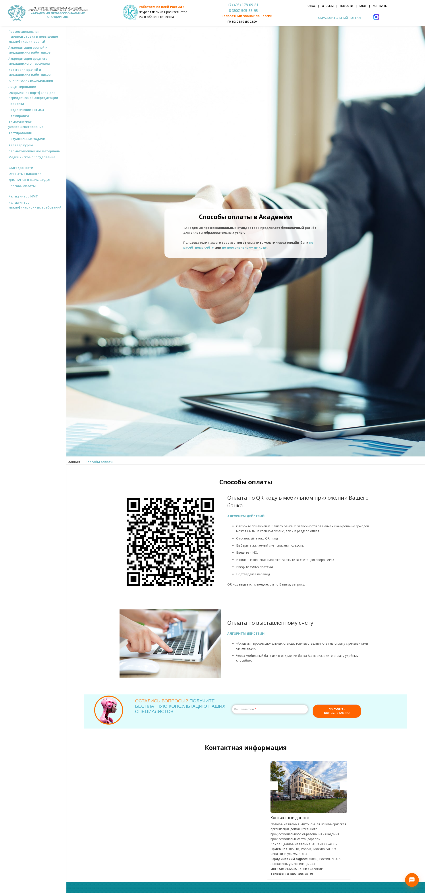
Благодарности (20, 168)
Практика (16, 104)
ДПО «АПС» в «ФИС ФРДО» (29, 180)
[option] (308, 786)
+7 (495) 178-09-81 (242, 4)
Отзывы (328, 6)
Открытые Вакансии (24, 174)
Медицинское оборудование (31, 157)
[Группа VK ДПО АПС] (29, 222)
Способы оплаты (22, 186)
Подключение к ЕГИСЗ (26, 110)
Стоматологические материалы (34, 151)
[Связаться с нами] (412, 880)
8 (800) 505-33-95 (242, 10)
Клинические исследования (30, 80)
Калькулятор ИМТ (23, 196)
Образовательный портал (339, 18)
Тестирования (20, 133)
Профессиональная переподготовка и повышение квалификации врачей (33, 36)
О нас (311, 6)
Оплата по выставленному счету (270, 622)
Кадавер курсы (20, 145)
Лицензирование (22, 87)
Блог (362, 6)
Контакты (380, 6)
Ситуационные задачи (26, 139)
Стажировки (18, 116)
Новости (346, 6)
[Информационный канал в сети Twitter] (37, 222)
